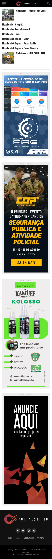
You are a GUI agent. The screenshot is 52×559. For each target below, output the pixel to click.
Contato (40, 538)
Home (10, 538)
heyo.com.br (33, 555)
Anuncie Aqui (29, 538)
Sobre (18, 538)
